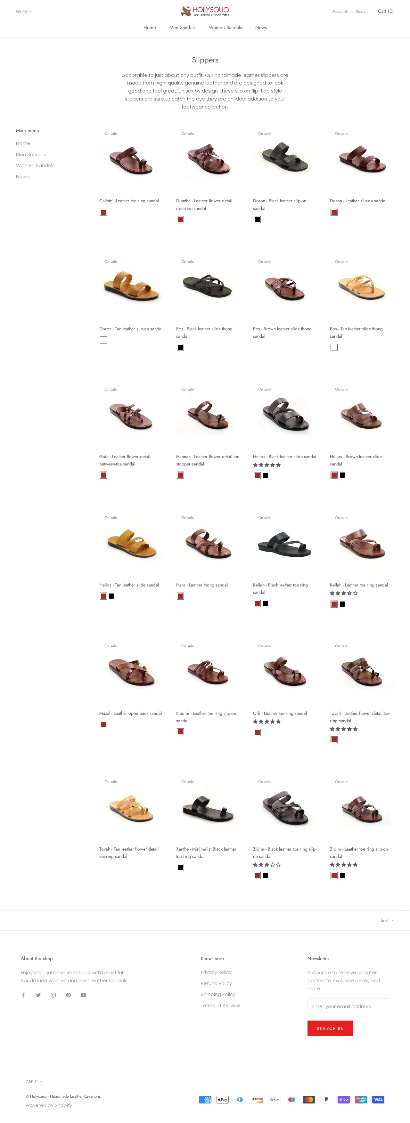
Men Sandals (182, 27)
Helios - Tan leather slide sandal (129, 585)
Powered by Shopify (49, 1105)
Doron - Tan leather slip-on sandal (130, 329)
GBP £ (22, 11)
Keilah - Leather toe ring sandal (359, 585)
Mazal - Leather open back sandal (130, 713)
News (261, 27)
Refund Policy (216, 983)
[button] (267, 465)
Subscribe (330, 1028)
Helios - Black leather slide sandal (284, 456)
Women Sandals (225, 27)
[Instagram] (53, 995)
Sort (385, 920)
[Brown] (103, 212)
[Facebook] (23, 995)
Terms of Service (220, 1005)
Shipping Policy (218, 994)
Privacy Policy (216, 972)
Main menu (27, 130)
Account (339, 11)
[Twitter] (38, 995)
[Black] (257, 219)
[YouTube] (83, 995)
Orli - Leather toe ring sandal (280, 713)
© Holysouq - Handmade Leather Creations (63, 1096)
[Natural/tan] (273, 475)
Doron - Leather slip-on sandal (358, 201)
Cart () (386, 11)
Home (150, 27)
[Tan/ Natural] (103, 340)
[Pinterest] (68, 995)
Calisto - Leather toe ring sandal (129, 201)
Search (362, 11)
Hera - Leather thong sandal (202, 585)
